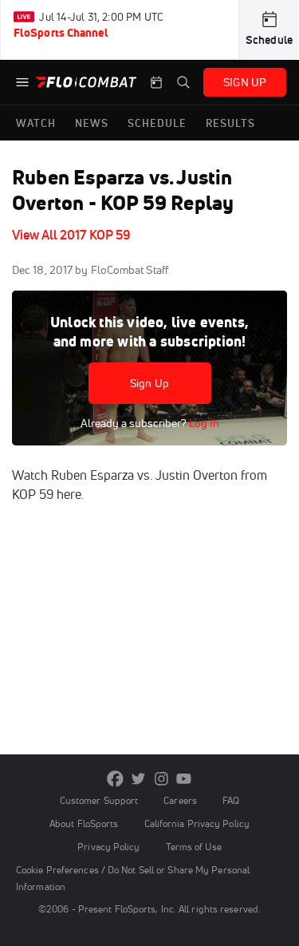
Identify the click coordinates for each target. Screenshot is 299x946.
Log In (203, 423)
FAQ (230, 800)
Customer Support (99, 800)
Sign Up (149, 383)
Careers (180, 800)
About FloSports (83, 823)
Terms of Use (194, 847)
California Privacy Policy (197, 823)
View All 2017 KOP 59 (71, 235)
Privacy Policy (108, 847)
